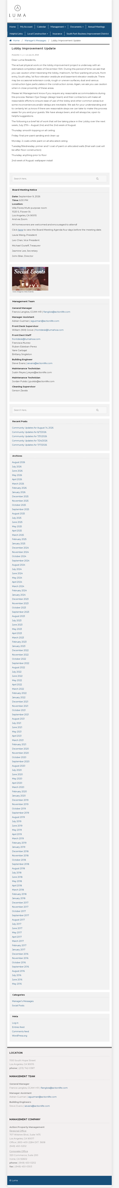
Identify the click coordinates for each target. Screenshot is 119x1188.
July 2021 (16, 723)
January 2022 (18, 697)
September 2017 (20, 915)
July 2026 (16, 466)
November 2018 (20, 855)
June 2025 (17, 522)
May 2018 (17, 881)
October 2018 (19, 860)
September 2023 (20, 612)
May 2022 (17, 680)
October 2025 (19, 505)
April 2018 (17, 885)
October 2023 (19, 607)
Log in (15, 1023)
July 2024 (17, 569)
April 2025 (17, 530)
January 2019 (18, 847)
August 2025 (18, 513)
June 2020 (17, 774)
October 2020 (19, 757)
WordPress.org (19, 1035)
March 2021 (18, 740)
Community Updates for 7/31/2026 (29, 436)
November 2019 (20, 804)
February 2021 (19, 744)
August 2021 (18, 718)
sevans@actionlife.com (39, 363)
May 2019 (17, 830)
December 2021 (20, 701)
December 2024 (20, 547)
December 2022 (20, 650)
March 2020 (18, 787)
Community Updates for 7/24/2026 (29, 440)
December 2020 (20, 748)
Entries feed (18, 1027)
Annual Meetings (96, 26)
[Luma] (17, 12)
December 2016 (20, 954)
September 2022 (20, 663)
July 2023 (16, 620)
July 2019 (16, 821)
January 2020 (19, 795)
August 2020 (18, 766)
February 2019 (19, 843)
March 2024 (18, 586)
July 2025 (16, 518)
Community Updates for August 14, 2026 (32, 427)
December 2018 (20, 851)
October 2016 (19, 962)
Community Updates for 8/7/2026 (29, 432)
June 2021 (17, 727)
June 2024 (17, 573)
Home (12, 26)
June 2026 (17, 471)
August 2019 (18, 817)
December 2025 (20, 496)
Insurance (57, 33)
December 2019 (20, 800)
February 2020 (19, 791)
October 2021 (19, 710)
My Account (26, 26)
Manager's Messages (35, 40)
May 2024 (17, 577)
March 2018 (18, 889)
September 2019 (20, 813)
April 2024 (17, 582)
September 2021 (20, 714)
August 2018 (18, 868)
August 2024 (18, 565)
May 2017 (17, 932)
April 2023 (17, 633)
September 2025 (20, 509)
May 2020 (17, 778)
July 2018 (16, 872)
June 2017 (17, 928)
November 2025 (20, 501)
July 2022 (16, 672)
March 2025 (18, 535)
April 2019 (17, 834)
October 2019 (19, 808)
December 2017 (20, 902)
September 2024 (20, 560)
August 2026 (18, 462)
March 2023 (18, 637)
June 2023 (17, 624)
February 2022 (19, 693)
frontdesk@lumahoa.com (49, 330)
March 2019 (18, 838)
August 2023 (18, 616)
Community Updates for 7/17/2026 (29, 445)
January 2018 (18, 898)
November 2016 (20, 958)
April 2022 (17, 684)
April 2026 (17, 479)
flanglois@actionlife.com (56, 311)
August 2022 (18, 667)
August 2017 (18, 919)
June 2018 (17, 877)
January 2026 (18, 492)
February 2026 (19, 488)
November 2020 (20, 753)
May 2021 (17, 731)
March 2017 (18, 941)
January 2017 (18, 949)
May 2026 (17, 475)
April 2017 (17, 937)
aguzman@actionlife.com (45, 321)
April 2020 (17, 783)
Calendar (41, 26)
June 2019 (17, 825)
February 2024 (19, 590)
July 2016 (16, 975)
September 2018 (20, 864)
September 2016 (20, 966)
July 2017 (16, 924)
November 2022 (20, 654)
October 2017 (19, 911)
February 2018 (19, 894)
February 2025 (19, 539)
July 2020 (17, 770)
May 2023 (17, 629)
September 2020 (20, 761)
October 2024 (19, 556)
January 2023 (18, 646)
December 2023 (20, 599)
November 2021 (20, 706)
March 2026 (18, 483)
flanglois (22, 55)
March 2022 (18, 689)
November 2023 (20, 603)
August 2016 (18, 971)
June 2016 (17, 979)
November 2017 (20, 907)
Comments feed (20, 1031)
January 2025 (18, 543)
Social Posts (18, 1005)
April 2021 (17, 736)
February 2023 (19, 642)
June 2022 (17, 676)
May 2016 (17, 984)
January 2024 (19, 595)
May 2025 (17, 526)
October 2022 (19, 659)
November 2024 (20, 552)
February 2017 (19, 945)
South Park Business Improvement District (88, 33)
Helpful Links (16, 33)
